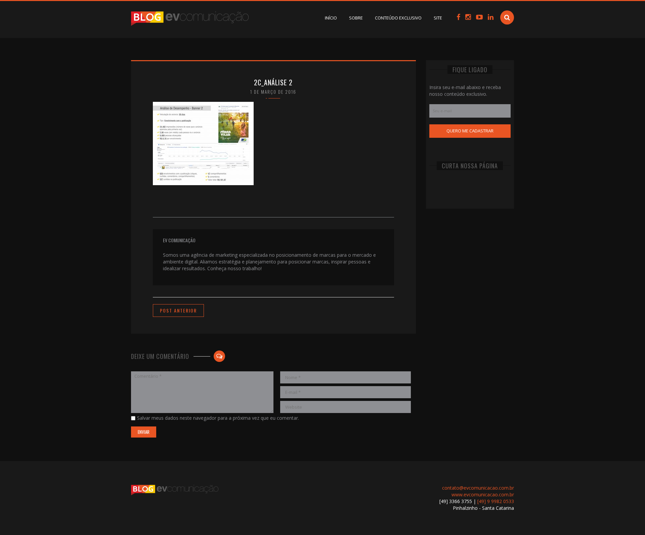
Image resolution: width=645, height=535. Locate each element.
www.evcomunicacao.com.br (483, 494)
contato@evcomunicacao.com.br (478, 488)
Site (438, 18)
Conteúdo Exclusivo (398, 18)
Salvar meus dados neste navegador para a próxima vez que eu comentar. (218, 418)
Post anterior (178, 310)
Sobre (356, 18)
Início (331, 18)
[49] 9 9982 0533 (495, 501)
